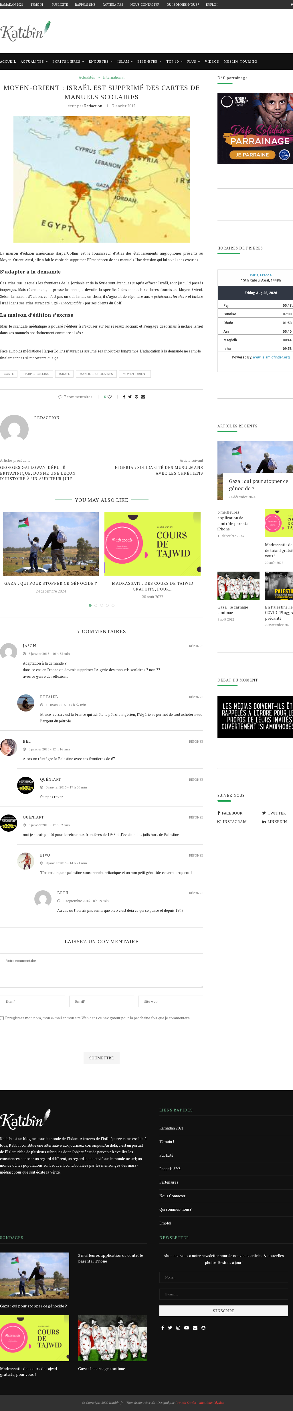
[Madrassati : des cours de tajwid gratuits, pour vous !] (152, 544)
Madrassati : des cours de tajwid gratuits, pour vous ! (28, 1371)
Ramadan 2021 (11, 5)
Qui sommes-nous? (183, 5)
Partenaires (113, 5)
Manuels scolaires (96, 374)
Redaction (93, 105)
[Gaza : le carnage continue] (238, 586)
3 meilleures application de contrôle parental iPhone (233, 520)
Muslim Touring (240, 61)
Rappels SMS (85, 5)
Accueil (8, 61)
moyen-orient (135, 374)
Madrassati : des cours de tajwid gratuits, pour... (152, 586)
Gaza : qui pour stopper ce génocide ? (50, 583)
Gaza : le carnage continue (232, 609)
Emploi (211, 5)
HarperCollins (36, 374)
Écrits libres (66, 61)
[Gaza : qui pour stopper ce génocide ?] (51, 544)
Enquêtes (99, 61)
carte (9, 374)
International (113, 77)
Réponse (196, 646)
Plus (191, 61)
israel (64, 374)
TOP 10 (172, 61)
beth (62, 892)
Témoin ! (38, 5)
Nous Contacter (144, 5)
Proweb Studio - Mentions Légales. (200, 1402)
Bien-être (148, 61)
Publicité (60, 5)
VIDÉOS (212, 61)
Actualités (32, 61)
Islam (123, 61)
